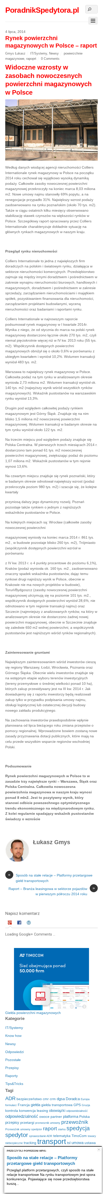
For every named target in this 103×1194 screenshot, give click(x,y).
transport (51, 1141)
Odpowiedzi (14, 1052)
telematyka (61, 1136)
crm (53, 1099)
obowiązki (57, 1110)
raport (50, 1128)
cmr (46, 1099)
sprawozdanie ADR (40, 1135)
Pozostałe (13, 1060)
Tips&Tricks (14, 1084)
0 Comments (50, 59)
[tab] (10, 923)
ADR (10, 1098)
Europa (85, 1099)
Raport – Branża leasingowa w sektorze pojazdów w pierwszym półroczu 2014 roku (51, 891)
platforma (70, 1116)
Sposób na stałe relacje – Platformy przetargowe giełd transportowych (50, 878)
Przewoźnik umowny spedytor (23, 1129)
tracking (30, 1143)
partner (56, 1117)
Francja (24, 1105)
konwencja (27, 1111)
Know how (13, 1036)
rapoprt (31, 59)
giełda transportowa (56, 1105)
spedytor (16, 1134)
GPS (77, 1105)
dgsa (61, 1099)
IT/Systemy (38, 53)
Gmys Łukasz (15, 53)
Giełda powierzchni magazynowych (33, 1013)
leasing (42, 1111)
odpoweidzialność (77, 1110)
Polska (84, 1117)
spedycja (78, 1128)
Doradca (73, 1099)
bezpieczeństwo (29, 1099)
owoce (44, 1117)
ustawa (90, 1143)
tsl (68, 1143)
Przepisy (12, 1068)
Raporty (11, 1076)
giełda (35, 1105)
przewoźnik (74, 1122)
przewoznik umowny (47, 1122)
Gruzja (86, 1105)
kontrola (11, 1111)
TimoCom (79, 1136)
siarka (62, 1129)
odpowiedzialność (21, 1116)
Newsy (54, 53)
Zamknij (98, 1149)
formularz (11, 1105)
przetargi (27, 1123)
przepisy (12, 1122)
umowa (78, 1142)
